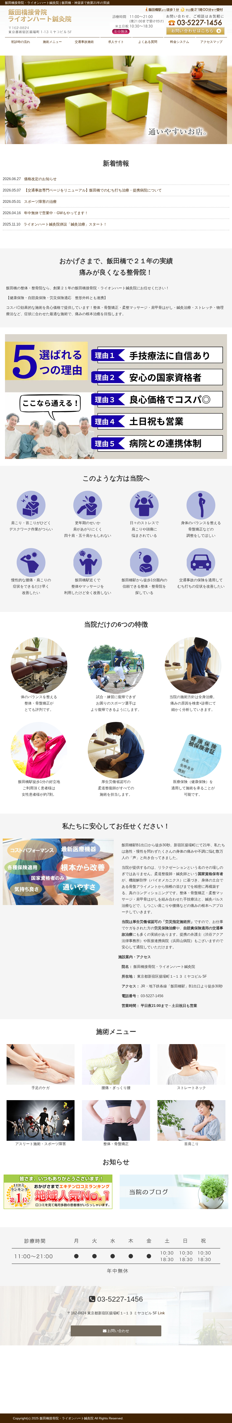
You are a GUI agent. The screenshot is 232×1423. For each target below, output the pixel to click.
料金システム (179, 42)
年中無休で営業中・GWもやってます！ (56, 213)
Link (161, 1313)
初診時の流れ (20, 42)
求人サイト (116, 42)
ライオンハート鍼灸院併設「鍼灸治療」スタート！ (65, 224)
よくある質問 (147, 42)
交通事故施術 (84, 42)
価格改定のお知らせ (40, 179)
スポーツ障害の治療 (40, 202)
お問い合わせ (117, 1331)
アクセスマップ (211, 42)
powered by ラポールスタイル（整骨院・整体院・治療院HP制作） (171, 1418)
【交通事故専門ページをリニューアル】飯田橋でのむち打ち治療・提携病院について (93, 190)
